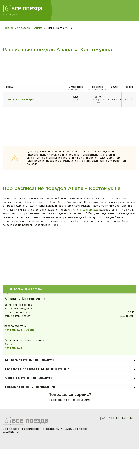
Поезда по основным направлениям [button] (31, 387)
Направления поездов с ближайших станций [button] (37, 369)
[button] (69, 289)
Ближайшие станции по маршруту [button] (29, 360)
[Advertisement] (69, 252)
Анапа (8, 344)
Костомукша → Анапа (19, 330)
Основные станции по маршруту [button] (28, 378)
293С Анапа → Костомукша (20, 100)
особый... (129, 99)
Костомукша (13, 348)
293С (122, 316)
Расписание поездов (16, 28)
